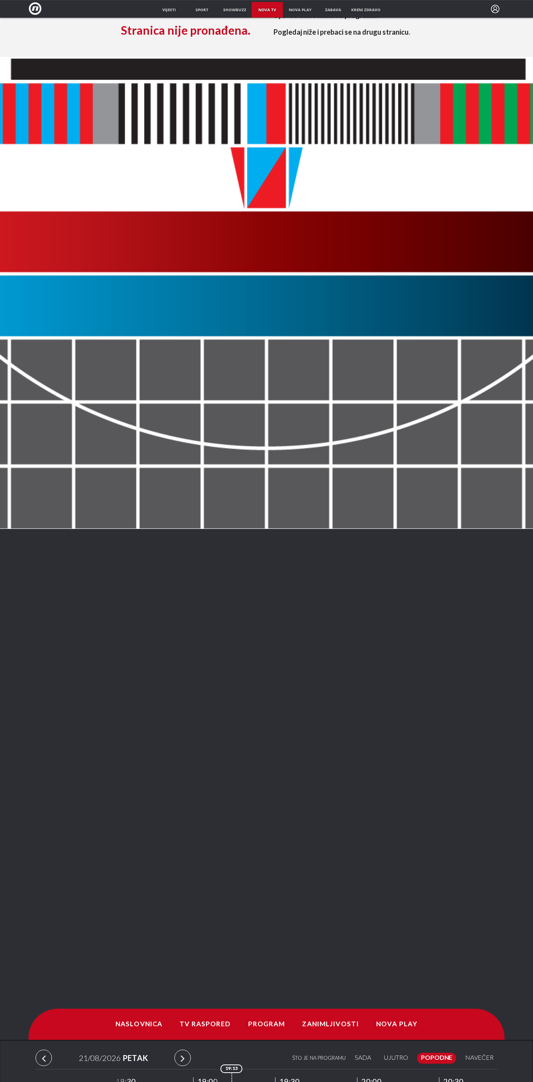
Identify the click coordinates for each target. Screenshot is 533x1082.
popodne (436, 1058)
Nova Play (397, 1024)
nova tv (267, 9)
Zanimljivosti (330, 1024)
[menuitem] (495, 9)
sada (363, 1058)
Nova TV (37, 9)
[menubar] (495, 9)
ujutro (396, 1058)
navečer (479, 1058)
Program (266, 1024)
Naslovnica (138, 1024)
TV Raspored (205, 1024)
